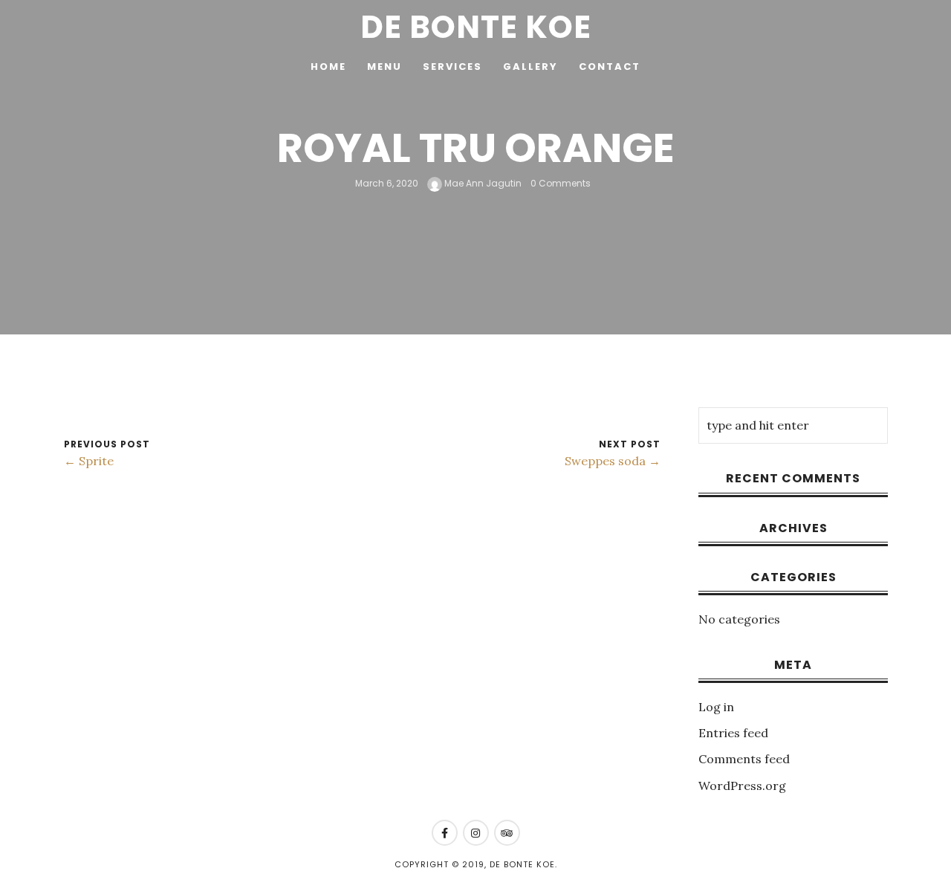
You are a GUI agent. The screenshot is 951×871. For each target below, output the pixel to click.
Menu (384, 66)
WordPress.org (742, 785)
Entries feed (733, 732)
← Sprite (89, 460)
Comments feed (744, 758)
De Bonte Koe (475, 27)
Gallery (530, 66)
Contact (609, 66)
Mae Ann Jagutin (482, 183)
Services (452, 66)
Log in (716, 706)
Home (328, 66)
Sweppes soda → (612, 460)
